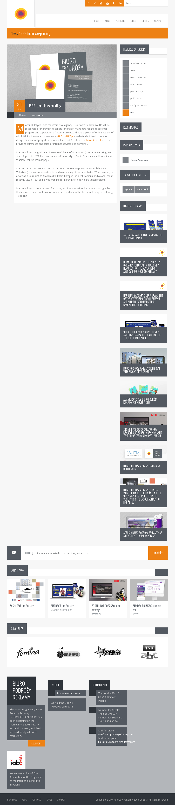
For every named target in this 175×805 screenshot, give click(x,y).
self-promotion (138, 105)
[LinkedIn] (120, 3)
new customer (138, 77)
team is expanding (45, 105)
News (107, 20)
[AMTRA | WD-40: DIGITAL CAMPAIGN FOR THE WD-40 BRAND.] (143, 242)
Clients (145, 20)
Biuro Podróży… (22, 606)
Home (96, 20)
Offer (133, 20)
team (133, 112)
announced (142, 189)
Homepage (12, 799)
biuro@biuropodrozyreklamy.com (116, 741)
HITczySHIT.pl (65, 136)
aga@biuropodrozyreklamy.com (115, 734)
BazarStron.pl (93, 140)
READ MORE (36, 743)
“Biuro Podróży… (63, 606)
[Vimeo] (94, 3)
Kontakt (158, 552)
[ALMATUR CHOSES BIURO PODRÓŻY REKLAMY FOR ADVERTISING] (143, 406)
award (133, 70)
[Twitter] (114, 3)
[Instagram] (101, 3)
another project (139, 63)
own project (137, 84)
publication (136, 98)
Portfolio (120, 20)
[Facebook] (88, 3)
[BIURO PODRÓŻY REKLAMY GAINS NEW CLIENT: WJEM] (143, 473)
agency (128, 189)
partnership (136, 91)
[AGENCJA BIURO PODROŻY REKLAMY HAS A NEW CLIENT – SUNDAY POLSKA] (143, 539)
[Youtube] (107, 3)
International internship (68, 693)
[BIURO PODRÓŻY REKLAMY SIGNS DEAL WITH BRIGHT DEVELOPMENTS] (143, 375)
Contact (158, 20)
